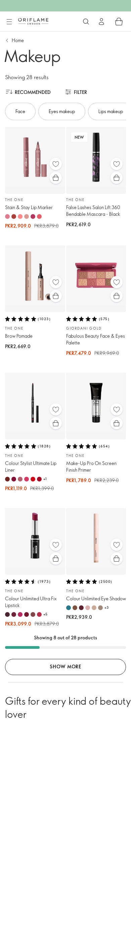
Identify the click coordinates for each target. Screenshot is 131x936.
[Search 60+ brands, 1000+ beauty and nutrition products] (86, 21)
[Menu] (9, 22)
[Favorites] (56, 164)
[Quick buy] (56, 178)
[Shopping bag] (119, 21)
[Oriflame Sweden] (33, 21)
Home (18, 40)
